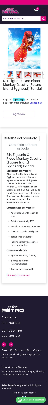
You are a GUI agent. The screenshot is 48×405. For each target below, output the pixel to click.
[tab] (21, 138)
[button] (43, 18)
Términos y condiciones (18, 275)
